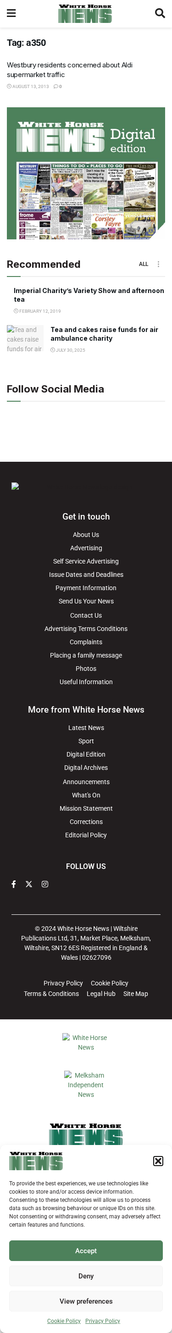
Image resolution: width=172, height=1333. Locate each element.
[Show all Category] (158, 264)
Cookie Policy (64, 1321)
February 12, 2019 (39, 311)
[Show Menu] (11, 14)
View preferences (86, 1301)
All (143, 264)
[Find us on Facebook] (13, 884)
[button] (158, 1161)
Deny (86, 1276)
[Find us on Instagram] (45, 884)
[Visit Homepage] (85, 14)
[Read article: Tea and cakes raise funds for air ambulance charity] (25, 338)
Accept (86, 1251)
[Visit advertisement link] (86, 173)
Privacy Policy (102, 1321)
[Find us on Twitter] (29, 884)
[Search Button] (160, 14)
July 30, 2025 (70, 350)
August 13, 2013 (30, 86)
